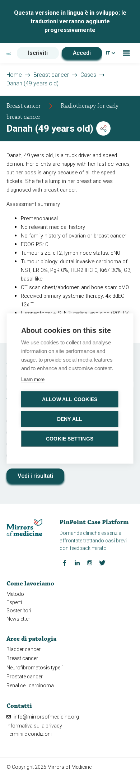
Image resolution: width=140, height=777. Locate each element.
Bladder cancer (23, 649)
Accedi (82, 53)
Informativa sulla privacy (34, 726)
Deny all (70, 419)
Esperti (14, 602)
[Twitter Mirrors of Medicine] (102, 562)
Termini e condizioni (29, 734)
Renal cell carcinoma (30, 685)
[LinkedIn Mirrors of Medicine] (77, 562)
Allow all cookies (69, 399)
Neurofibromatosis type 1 (35, 667)
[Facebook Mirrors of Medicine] (65, 562)
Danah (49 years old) (32, 83)
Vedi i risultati (35, 475)
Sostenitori (18, 610)
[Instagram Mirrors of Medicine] (90, 562)
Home (14, 74)
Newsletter (18, 619)
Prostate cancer (24, 676)
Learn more (33, 379)
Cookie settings (69, 439)
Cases (88, 74)
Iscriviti (38, 53)
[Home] (8, 53)
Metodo (15, 594)
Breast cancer (51, 74)
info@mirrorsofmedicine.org (46, 717)
